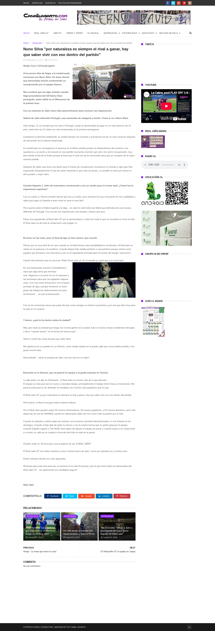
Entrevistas (111, 33)
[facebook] (168, 3)
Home (25, 43)
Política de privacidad (70, 3)
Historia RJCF (129, 33)
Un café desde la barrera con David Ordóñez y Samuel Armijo (79, 532)
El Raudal (93, 33)
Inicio (26, 3)
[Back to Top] (189, 627)
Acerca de (37, 3)
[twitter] (173, 3)
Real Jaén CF (41, 33)
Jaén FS (57, 33)
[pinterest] (184, 3)
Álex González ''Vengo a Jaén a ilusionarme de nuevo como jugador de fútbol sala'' (116, 530)
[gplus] (179, 3)
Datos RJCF (148, 33)
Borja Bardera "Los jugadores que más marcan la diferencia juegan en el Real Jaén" (40, 530)
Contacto (50, 3)
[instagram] (190, 3)
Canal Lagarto (78, 627)
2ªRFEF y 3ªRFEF (74, 33)
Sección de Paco (168, 33)
